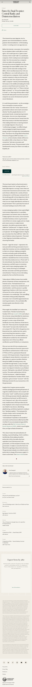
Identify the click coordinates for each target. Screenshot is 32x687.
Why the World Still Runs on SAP (10, 495)
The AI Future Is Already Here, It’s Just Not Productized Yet (13, 522)
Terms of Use (5, 666)
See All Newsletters (6, 174)
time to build (20, 454)
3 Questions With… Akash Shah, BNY (12, 532)
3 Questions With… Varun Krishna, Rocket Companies (13, 541)
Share (4, 30)
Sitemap (4, 674)
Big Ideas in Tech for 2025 (9, 513)
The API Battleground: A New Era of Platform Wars (15, 504)
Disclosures (4, 671)
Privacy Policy (26, 176)
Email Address (6, 166)
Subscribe (16, 25)
